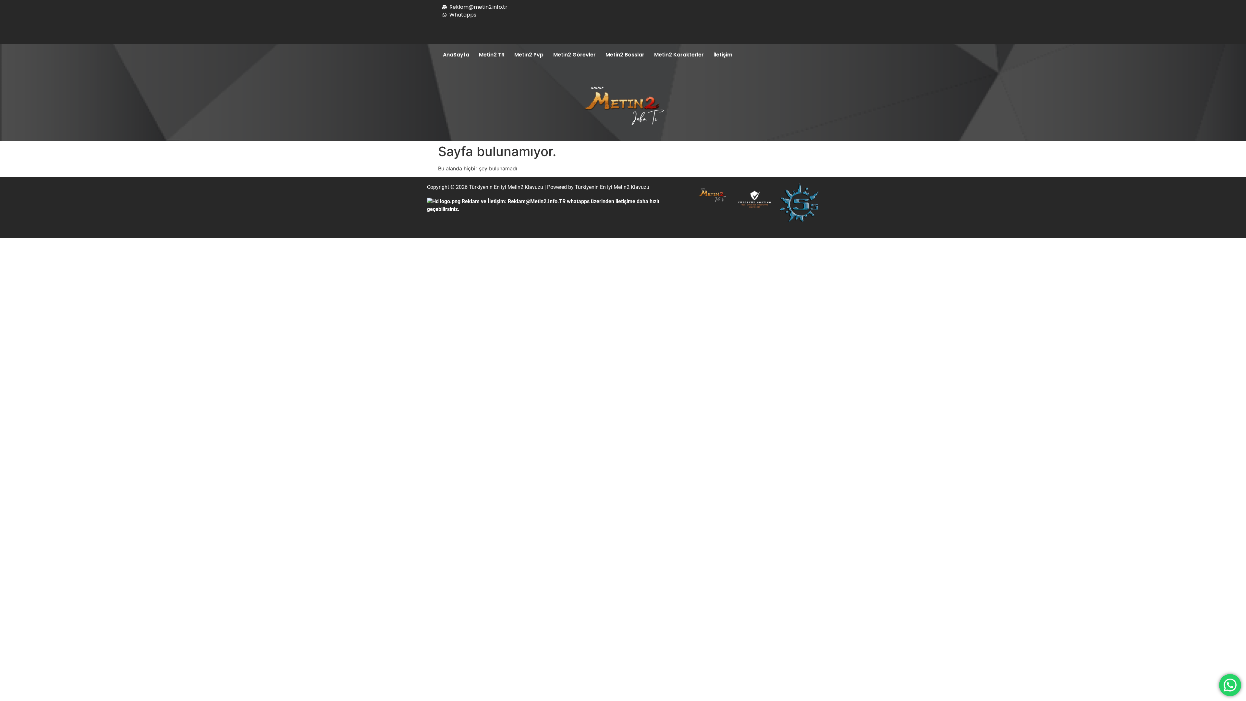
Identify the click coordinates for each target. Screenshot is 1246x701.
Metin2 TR (492, 54)
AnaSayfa (456, 54)
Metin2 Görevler (574, 54)
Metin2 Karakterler (679, 54)
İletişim (723, 54)
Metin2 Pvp (529, 54)
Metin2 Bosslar (624, 54)
